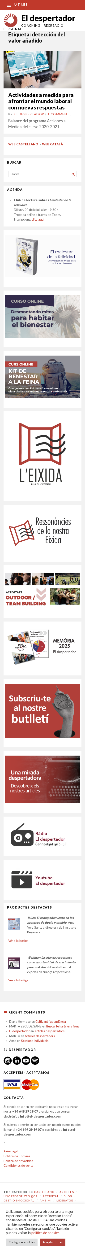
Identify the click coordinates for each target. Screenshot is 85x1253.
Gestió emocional (19, 1200)
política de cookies (45, 1233)
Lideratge (64, 1200)
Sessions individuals (34, 1041)
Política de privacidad (18, 1161)
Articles (67, 1191)
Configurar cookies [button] (22, 1242)
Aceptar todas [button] (53, 1242)
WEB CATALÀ (52, 144)
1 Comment (58, 114)
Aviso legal (11, 1151)
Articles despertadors (49, 1031)
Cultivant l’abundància (50, 1021)
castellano (44, 1191)
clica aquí (38, 219)
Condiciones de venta (18, 1165)
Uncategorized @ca (21, 1196)
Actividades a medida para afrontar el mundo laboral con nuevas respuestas (41, 101)
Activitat (51, 1196)
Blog (68, 1196)
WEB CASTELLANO (23, 144)
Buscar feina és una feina (63, 1026)
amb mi (45, 1200)
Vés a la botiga (18, 941)
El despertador (48, 18)
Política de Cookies (17, 1156)
